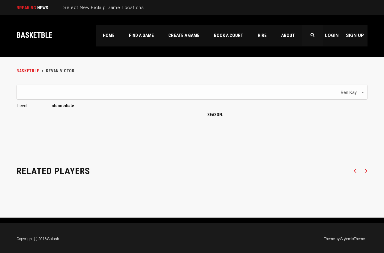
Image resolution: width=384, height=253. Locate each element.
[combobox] (192, 92)
